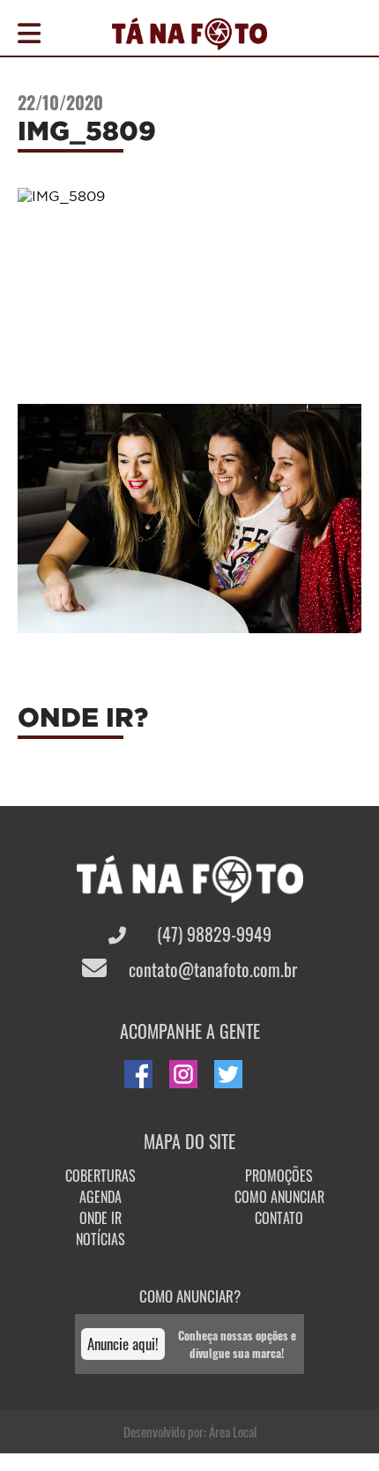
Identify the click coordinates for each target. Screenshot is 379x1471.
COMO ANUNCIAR (279, 1196)
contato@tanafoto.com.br (210, 969)
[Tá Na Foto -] (189, 40)
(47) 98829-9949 (211, 934)
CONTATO (279, 1217)
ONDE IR (100, 1217)
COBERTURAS (100, 1175)
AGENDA (100, 1196)
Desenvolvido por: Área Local (189, 1431)
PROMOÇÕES (279, 1175)
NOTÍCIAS (100, 1239)
